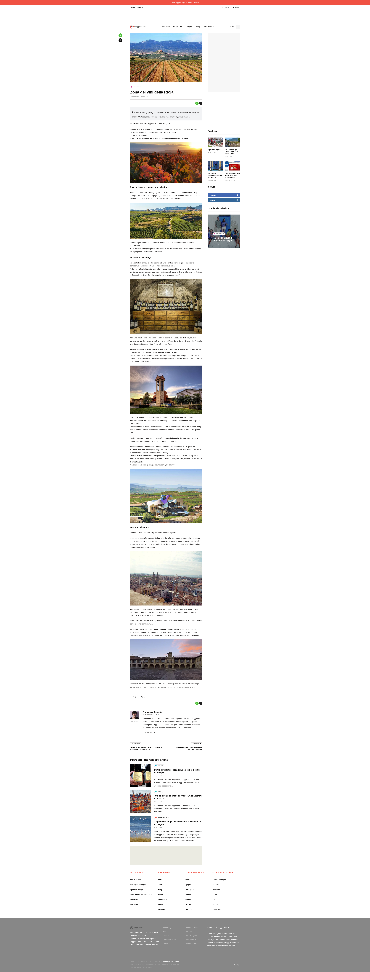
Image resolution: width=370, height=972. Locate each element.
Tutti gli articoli (149, 732)
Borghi (189, 27)
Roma (160, 880)
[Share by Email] (200, 103)
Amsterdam (162, 900)
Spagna (144, 697)
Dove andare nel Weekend (141, 895)
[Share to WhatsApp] (197, 103)
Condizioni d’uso (169, 939)
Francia (188, 900)
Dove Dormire (190, 939)
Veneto (215, 905)
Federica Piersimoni (171, 961)
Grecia (187, 880)
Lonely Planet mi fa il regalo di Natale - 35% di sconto (232, 175)
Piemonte (216, 890)
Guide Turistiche (191, 928)
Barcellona (162, 910)
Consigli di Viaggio (138, 885)
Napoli (160, 905)
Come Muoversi (191, 944)
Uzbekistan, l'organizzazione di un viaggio (215, 175)
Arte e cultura (135, 880)
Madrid (160, 895)
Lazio (214, 895)
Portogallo (189, 890)
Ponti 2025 (227, 8)
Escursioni (134, 900)
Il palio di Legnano (215, 150)
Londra (160, 885)
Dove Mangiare (191, 936)
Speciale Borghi (136, 890)
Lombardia (216, 910)
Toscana (215, 885)
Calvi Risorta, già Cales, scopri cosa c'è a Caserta (231, 151)
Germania (189, 910)
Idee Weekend (209, 27)
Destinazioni (165, 27)
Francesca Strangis (152, 712)
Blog (164, 931)
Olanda (188, 895)
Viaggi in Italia (178, 27)
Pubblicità (140, 7)
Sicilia (214, 900)
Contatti (132, 7)
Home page (167, 928)
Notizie (237, 8)
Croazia (188, 905)
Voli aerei (134, 905)
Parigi (160, 890)
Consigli (198, 27)
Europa (134, 697)
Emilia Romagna (219, 880)
